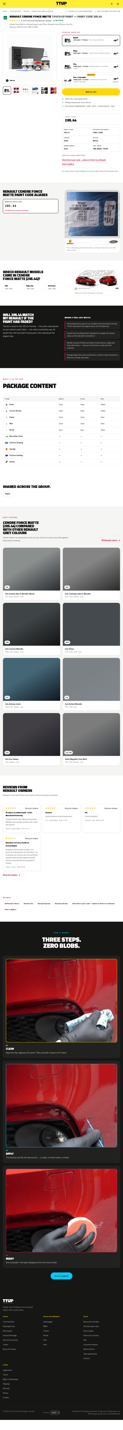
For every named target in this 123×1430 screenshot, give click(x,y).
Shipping (6, 1383)
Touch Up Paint (15, 11)
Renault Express (44, 903)
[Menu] (4, 3)
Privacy (5, 1393)
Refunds (6, 1388)
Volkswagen (47, 1321)
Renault (26, 11)
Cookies (6, 1397)
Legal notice (7, 1370)
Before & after (89, 1349)
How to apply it (68, 164)
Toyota (46, 1330)
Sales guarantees (90, 1353)
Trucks (5, 1344)
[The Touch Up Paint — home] (61, 4)
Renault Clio (28, 903)
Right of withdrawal (10, 1379)
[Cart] (117, 3)
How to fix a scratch (91, 1335)
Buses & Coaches (9, 1349)
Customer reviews (90, 1344)
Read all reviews (10, 875)
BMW (45, 1326)
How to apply (88, 1330)
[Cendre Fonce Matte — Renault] (16, 90)
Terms (5, 1374)
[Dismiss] (31, 1422)
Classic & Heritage (10, 1335)
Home (5, 11)
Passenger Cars (9, 1326)
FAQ (84, 1340)
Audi (45, 1344)
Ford (45, 1340)
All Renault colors (109, 540)
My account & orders (91, 1321)
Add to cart (91, 91)
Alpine (7, 493)
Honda (45, 1335)
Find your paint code (91, 1326)
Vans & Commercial (10, 1340)
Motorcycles (7, 1330)
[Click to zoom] (29, 58)
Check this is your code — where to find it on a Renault (84, 160)
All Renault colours (12, 903)
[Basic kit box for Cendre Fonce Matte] (7, 90)
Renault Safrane (61, 903)
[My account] (111, 3)
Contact (86, 1358)
